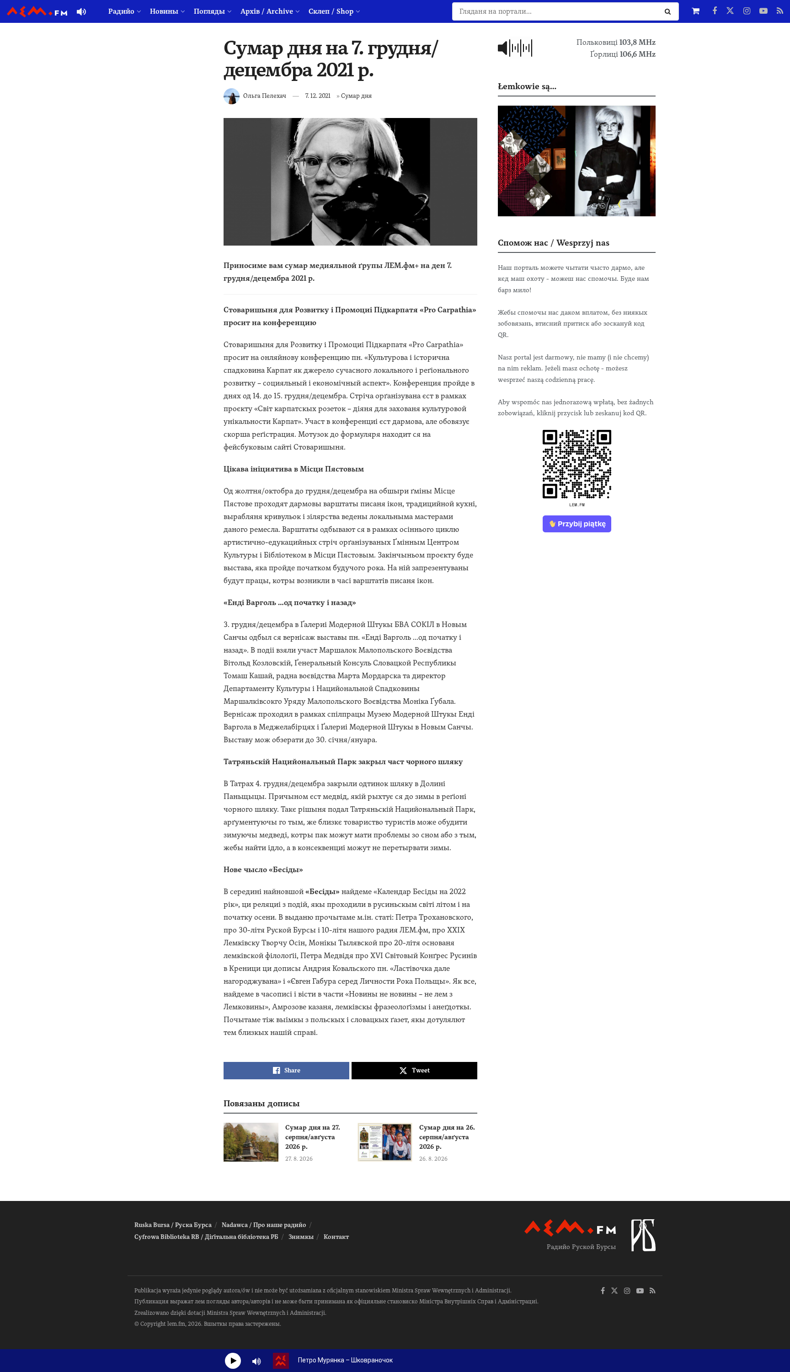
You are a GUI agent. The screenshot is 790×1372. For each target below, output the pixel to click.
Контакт (336, 1236)
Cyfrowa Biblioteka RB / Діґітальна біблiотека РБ (206, 1236)
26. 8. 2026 (433, 1159)
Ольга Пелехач (264, 95)
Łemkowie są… (527, 86)
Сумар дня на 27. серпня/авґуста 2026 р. (312, 1137)
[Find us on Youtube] (763, 11)
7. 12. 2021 (318, 95)
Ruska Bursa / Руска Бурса (173, 1225)
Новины (164, 11)
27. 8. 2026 (299, 1159)
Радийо (121, 11)
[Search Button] (669, 11)
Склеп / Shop (331, 11)
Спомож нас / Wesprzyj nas (553, 242)
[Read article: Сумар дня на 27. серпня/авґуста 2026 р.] (251, 1142)
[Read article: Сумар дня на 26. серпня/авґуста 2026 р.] (385, 1142)
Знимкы (301, 1236)
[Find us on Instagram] (746, 11)
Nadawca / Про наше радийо (264, 1225)
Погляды (209, 11)
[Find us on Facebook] (714, 11)
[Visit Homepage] (37, 11)
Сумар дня (356, 95)
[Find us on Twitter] (730, 11)
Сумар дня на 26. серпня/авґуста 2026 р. (447, 1137)
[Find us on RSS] (780, 11)
